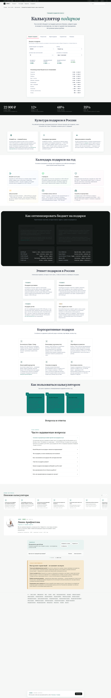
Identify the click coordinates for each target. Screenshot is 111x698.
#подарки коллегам (31, 602)
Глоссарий (20, 3)
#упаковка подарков (49, 600)
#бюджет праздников (70, 600)
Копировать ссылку (65, 543)
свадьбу (86, 143)
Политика (53, 694)
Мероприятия (17, 7)
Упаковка (72, 36)
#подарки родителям (41, 602)
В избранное (64, 546)
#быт (46, 594)
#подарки (69, 594)
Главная (5, 7)
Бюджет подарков (32, 36)
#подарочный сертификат (76, 598)
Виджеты (27, 3)
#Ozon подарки (31, 600)
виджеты (102, 0)
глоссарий (96, 0)
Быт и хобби (10, 7)
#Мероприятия (40, 594)
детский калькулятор (29, 316)
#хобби (50, 594)
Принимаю (78, 693)
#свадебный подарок (54, 598)
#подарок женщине (48, 596)
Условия (58, 694)
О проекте (32, 3)
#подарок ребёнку (57, 596)
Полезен (70, 553)
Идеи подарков (53, 36)
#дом (54, 594)
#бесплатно (56, 602)
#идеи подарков (31, 596)
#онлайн (62, 602)
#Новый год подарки (67, 596)
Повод (58, 46)
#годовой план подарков (59, 600)
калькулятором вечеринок (26, 374)
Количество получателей (35, 52)
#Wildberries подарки (39, 600)
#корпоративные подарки (64, 598)
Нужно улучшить (77, 553)
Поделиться (75, 543)
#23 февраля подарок (32, 598)
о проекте (89, 0)
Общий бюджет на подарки (36, 46)
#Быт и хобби (33, 594)
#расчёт (67, 602)
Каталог (14, 3)
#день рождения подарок (43, 598)
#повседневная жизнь (61, 594)
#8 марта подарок (75, 596)
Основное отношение (62, 52)
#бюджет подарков (76, 594)
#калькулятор (49, 602)
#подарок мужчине (39, 596)
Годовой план (63, 36)
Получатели (43, 36)
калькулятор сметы (25, 240)
